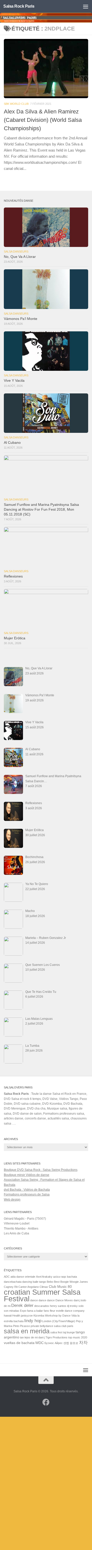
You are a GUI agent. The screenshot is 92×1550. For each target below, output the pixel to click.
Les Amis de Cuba (16, 1233)
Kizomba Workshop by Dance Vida (55, 1315)
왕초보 (74, 1343)
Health (16, 1315)
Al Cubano (12, 443)
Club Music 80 (60, 1287)
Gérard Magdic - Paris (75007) (25, 1218)
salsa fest (56, 1332)
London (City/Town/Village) (58, 1321)
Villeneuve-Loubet (16, 1223)
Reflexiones (13, 576)
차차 (83, 1342)
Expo (23, 1310)
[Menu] (85, 6)
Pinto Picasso (21, 1325)
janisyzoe (27, 1315)
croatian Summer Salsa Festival (42, 1295)
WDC (39, 1343)
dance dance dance (42, 1300)
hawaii (8, 1315)
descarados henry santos (50, 1305)
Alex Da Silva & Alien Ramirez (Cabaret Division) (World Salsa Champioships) (43, 119)
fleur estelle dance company (67, 1310)
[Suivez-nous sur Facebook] (46, 1402)
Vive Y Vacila (14, 380)
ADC (7, 1276)
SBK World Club (16, 103)
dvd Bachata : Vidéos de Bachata (27, 1189)
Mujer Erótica (14, 638)
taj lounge (69, 1332)
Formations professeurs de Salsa (27, 1194)
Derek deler (22, 1305)
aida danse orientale (22, 1276)
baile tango (39, 1281)
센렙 (66, 1343)
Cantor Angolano (28, 1286)
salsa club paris (63, 1325)
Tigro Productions (56, 1337)
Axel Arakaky (44, 1276)
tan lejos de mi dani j (32, 1337)
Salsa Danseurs (16, 251)
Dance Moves (64, 1300)
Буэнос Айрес (53, 1343)
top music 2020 (77, 1337)
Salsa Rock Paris (18, 6)
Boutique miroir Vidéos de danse (26, 1175)
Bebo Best (53, 1281)
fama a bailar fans (38, 1310)
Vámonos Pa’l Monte (20, 319)
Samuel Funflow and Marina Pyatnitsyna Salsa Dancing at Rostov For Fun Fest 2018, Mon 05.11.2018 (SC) (41, 509)
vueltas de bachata (19, 1343)
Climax (44, 1286)
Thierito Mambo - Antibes (21, 1228)
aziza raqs (59, 1276)
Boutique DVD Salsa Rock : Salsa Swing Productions (40, 1170)
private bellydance (42, 1325)
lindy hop (32, 1320)
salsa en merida (27, 1331)
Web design (12, 1199)
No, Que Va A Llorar (20, 257)
